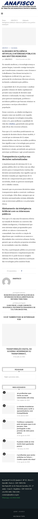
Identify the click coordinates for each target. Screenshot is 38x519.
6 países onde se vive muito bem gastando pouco (25, 444)
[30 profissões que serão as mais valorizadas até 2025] (8, 396)
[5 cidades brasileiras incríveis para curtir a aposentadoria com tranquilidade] (8, 410)
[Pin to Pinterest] (29, 271)
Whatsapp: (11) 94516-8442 (11, 498)
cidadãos (12, 124)
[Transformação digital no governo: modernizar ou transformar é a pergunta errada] (19, 335)
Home (4, 20)
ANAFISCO (14, 20)
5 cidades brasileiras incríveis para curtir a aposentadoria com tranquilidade (25, 410)
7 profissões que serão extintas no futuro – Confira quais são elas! (26, 457)
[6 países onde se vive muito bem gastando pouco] (8, 445)
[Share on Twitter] (27, 271)
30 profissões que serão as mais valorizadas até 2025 (25, 395)
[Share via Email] (31, 271)
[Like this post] (23, 271)
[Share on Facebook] (25, 271)
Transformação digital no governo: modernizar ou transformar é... (19, 351)
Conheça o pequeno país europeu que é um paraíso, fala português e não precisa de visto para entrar (26, 427)
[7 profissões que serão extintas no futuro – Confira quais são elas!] (8, 458)
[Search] (36, 13)
